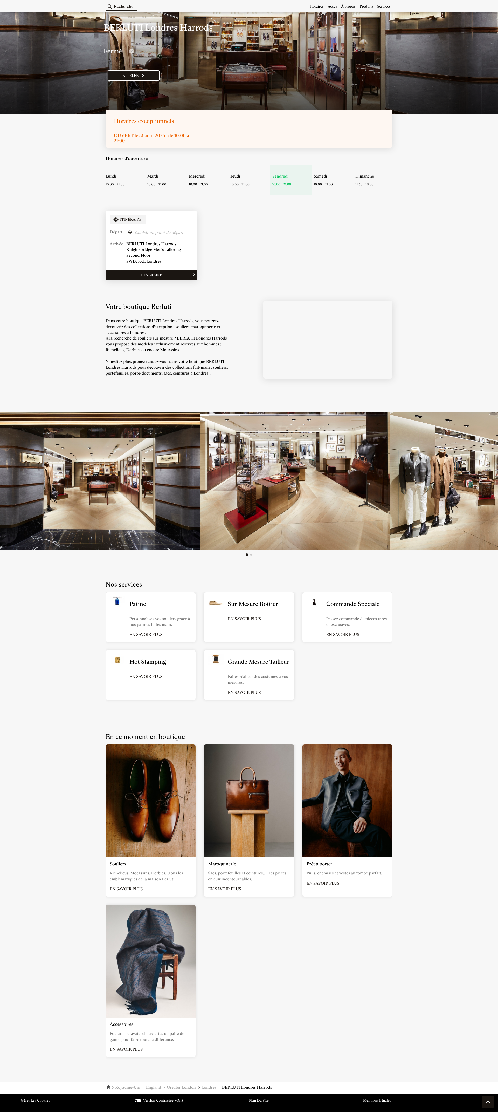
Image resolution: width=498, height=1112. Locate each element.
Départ (116, 232)
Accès (332, 6)
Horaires (316, 6)
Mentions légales (377, 1100)
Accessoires (122, 1024)
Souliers (118, 864)
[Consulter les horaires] (131, 51)
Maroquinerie (222, 864)
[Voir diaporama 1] (247, 554)
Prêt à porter (320, 864)
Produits (366, 6)
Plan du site (259, 1100)
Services (384, 6)
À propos (348, 6)
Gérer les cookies (35, 1100)
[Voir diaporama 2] (251, 555)
